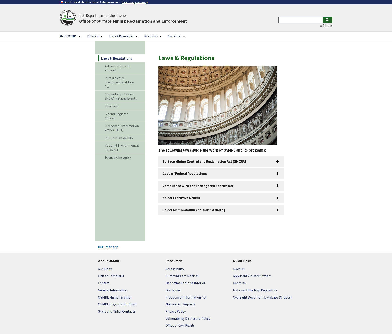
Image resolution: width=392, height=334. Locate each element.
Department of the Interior (185, 283)
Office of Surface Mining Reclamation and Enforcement (133, 18)
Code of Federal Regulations (185, 173)
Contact (104, 283)
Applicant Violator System (252, 276)
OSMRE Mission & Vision (115, 297)
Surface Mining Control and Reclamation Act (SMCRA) (204, 161)
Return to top (108, 247)
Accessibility (175, 269)
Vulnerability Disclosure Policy (188, 318)
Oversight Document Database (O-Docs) (262, 297)
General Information (113, 290)
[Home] (68, 18)
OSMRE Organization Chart (117, 304)
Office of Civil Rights (180, 325)
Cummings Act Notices (182, 276)
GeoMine (239, 283)
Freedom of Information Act (186, 297)
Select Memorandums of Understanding (194, 210)
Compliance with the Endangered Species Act (198, 186)
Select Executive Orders (181, 198)
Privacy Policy (176, 311)
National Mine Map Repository (255, 290)
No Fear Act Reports (180, 304)
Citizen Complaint (111, 276)
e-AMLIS (239, 269)
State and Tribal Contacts (116, 311)
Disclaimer (173, 290)
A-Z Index (326, 25)
